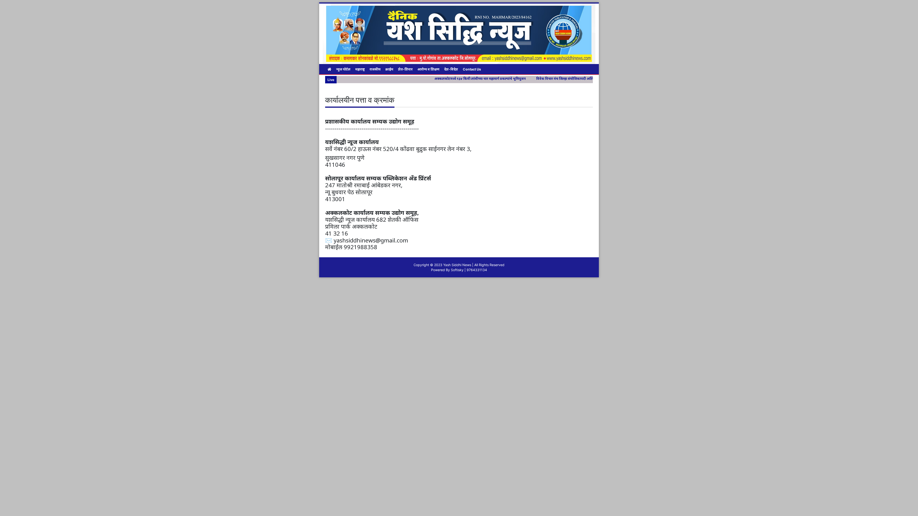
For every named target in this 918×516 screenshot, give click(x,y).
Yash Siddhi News (457, 265)
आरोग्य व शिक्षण (428, 69)
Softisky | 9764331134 (469, 270)
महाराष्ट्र (360, 69)
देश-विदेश (451, 69)
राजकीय (375, 69)
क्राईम (389, 69)
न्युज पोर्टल (343, 69)
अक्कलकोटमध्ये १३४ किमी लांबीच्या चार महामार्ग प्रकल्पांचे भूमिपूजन (447, 78)
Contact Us (472, 69)
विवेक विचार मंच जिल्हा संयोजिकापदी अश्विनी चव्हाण (538, 78)
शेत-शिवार (405, 69)
